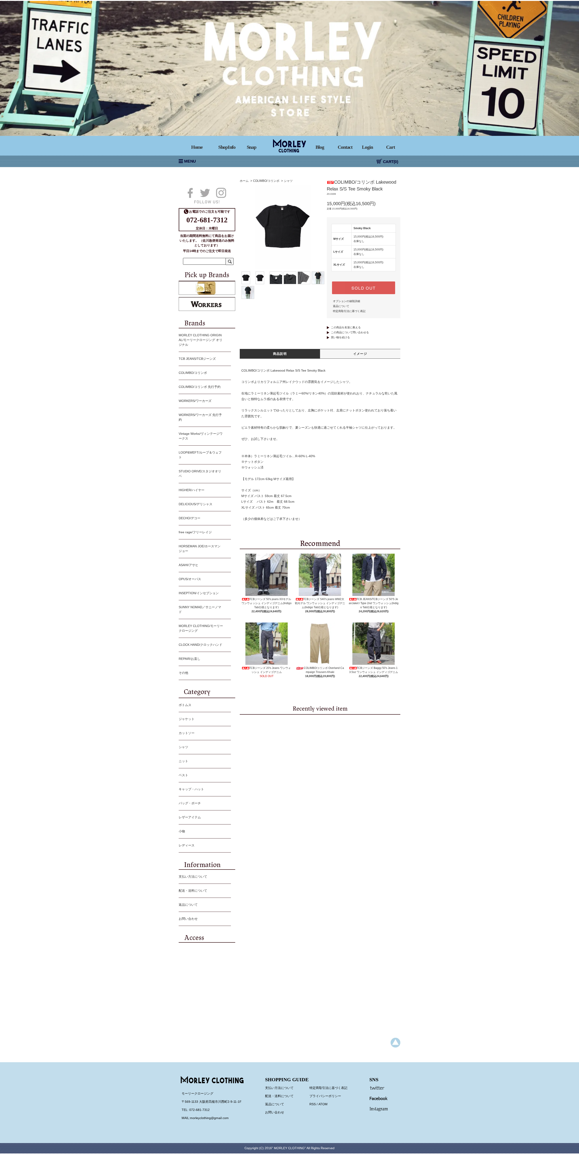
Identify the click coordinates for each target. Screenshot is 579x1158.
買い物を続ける (340, 337)
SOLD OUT (363, 288)
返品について (341, 306)
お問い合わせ (188, 918)
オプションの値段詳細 (346, 301)
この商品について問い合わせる (350, 332)
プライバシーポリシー (325, 1096)
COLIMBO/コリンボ (266, 181)
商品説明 (280, 354)
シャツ (288, 181)
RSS (312, 1104)
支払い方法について (193, 876)
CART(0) (390, 161)
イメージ (360, 354)
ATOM (322, 1104)
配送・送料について (193, 890)
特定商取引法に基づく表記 (349, 311)
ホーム (244, 181)
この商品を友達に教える (346, 327)
